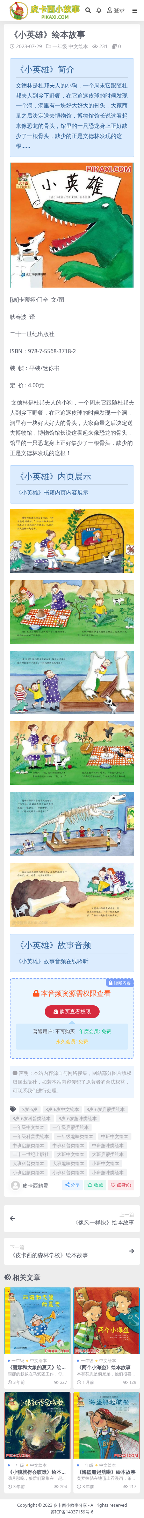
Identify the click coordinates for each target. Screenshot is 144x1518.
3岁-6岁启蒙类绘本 (106, 1109)
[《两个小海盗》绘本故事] (106, 1320)
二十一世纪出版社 (31, 1154)
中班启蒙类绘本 (28, 1145)
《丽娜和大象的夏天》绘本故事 (37, 1370)
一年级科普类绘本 (31, 1136)
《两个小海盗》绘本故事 (104, 1367)
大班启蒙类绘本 (108, 1154)
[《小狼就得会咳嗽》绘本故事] (37, 1425)
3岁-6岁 (29, 1109)
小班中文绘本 (105, 1163)
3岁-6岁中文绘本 (62, 1109)
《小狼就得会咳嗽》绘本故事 (37, 1474)
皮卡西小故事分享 (70, 1505)
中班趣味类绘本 (108, 1145)
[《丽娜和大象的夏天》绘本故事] (37, 1320)
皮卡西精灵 (35, 1185)
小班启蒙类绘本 (28, 1172)
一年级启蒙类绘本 (70, 1127)
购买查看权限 (75, 1011)
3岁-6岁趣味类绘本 (78, 1118)
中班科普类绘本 (68, 1145)
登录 (119, 10)
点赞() (124, 1185)
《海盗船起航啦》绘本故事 (106, 1471)
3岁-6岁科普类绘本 (32, 1118)
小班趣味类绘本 (108, 1172)
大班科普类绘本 (28, 1163)
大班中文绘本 (70, 1154)
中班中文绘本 (114, 1136)
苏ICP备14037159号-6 (72, 1512)
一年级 (59, 46)
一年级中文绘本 (28, 1127)
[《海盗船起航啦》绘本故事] (106, 1425)
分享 (75, 1185)
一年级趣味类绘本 (75, 1136)
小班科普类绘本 (68, 1172)
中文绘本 (78, 46)
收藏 (98, 1185)
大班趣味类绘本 (68, 1163)
